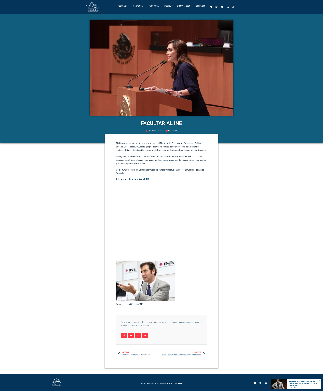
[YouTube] (228, 7)
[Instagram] (222, 7)
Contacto (200, 6)
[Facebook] (211, 7)
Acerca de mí (124, 6)
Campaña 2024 (183, 6)
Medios (167, 6)
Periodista (154, 6)
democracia (162, 160)
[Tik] (233, 7)
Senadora (138, 6)
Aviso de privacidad (149, 383)
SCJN (193, 156)
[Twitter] (216, 7)
